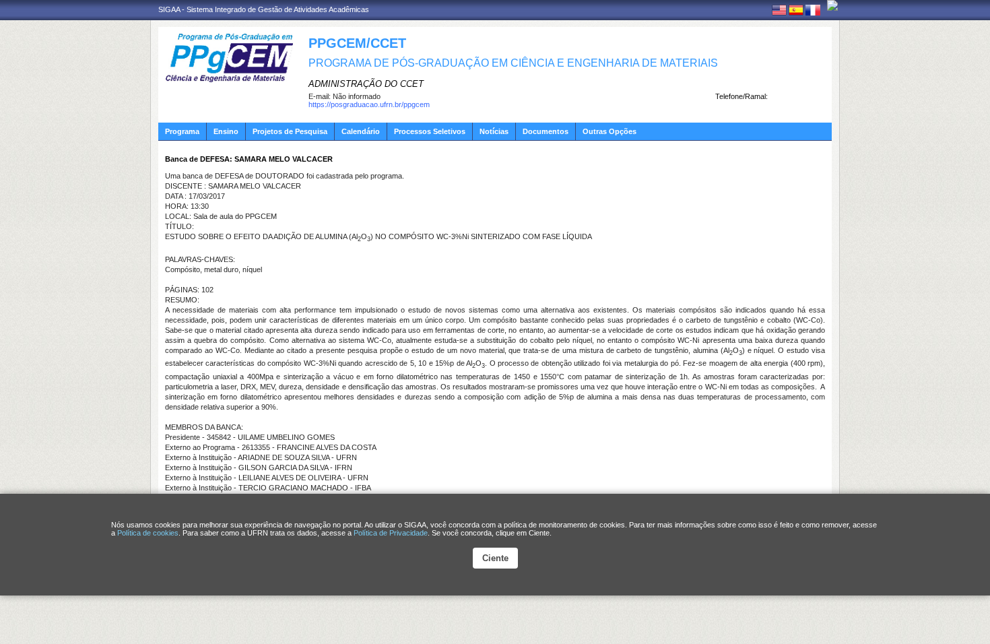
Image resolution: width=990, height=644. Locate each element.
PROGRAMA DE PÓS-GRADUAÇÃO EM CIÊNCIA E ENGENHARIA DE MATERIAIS (513, 63)
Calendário (360, 131)
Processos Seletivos (429, 131)
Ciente (495, 558)
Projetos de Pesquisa (290, 131)
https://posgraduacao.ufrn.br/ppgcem (369, 104)
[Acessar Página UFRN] (832, 5)
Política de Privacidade (391, 533)
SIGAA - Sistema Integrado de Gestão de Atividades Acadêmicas (263, 9)
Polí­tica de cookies (147, 533)
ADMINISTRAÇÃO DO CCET (366, 84)
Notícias (494, 131)
